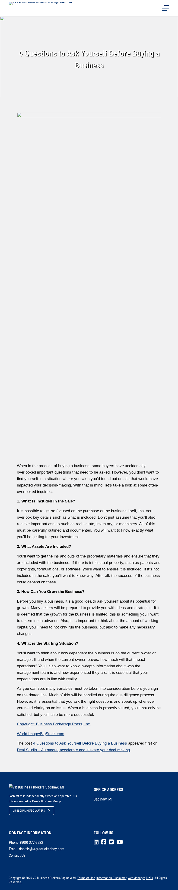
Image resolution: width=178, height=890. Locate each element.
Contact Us (17, 855)
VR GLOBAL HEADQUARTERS (29, 810)
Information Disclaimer (111, 878)
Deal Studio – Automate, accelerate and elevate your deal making (73, 750)
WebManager (136, 878)
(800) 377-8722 (31, 842)
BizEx (149, 878)
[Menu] (165, 8)
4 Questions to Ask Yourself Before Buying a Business (80, 743)
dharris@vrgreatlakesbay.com (41, 849)
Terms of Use (86, 878)
